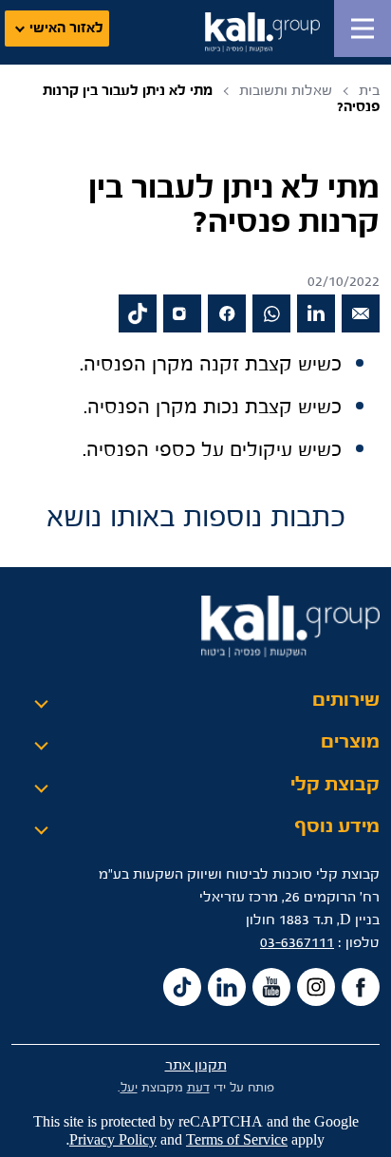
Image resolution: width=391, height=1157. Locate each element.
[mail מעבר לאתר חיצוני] (361, 313)
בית (369, 91)
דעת (198, 1088)
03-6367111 (297, 943)
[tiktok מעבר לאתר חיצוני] (138, 313)
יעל (129, 1088)
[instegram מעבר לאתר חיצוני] (316, 987)
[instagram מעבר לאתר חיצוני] (182, 313)
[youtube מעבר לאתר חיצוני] (271, 987)
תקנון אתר (196, 1065)
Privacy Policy (113, 1140)
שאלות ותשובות (285, 91)
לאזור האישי (66, 28)
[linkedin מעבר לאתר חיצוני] (316, 313)
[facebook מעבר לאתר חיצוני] (227, 313)
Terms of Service (237, 1140)
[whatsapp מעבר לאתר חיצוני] (271, 313)
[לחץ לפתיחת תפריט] (362, 28)
